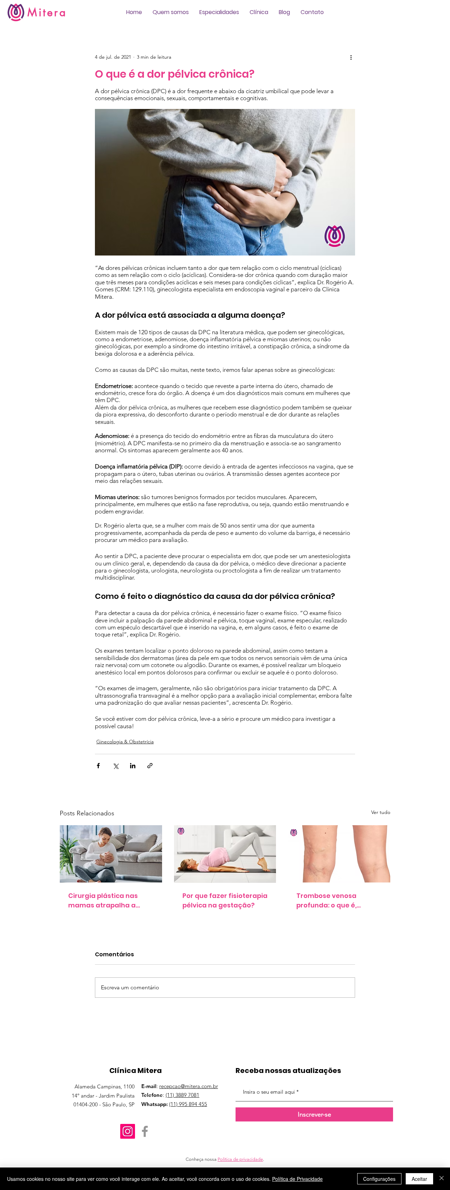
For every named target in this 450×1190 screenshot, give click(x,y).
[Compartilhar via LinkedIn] (132, 765)
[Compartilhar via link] (150, 765)
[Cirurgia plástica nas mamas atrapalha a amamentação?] (111, 853)
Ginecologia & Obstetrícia (125, 741)
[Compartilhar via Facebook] (98, 765)
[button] (170, 12)
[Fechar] (441, 1178)
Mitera (47, 12)
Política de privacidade (240, 1159)
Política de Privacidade (297, 1178)
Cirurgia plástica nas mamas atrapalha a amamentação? (103, 900)
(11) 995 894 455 (188, 1104)
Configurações (379, 1178)
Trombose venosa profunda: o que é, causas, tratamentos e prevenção (334, 900)
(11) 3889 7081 (182, 1095)
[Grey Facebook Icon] (144, 1131)
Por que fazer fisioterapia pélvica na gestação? (225, 900)
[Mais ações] (351, 57)
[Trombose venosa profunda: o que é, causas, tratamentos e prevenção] (339, 853)
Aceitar (419, 1178)
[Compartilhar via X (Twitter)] (115, 765)
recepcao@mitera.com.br (188, 1086)
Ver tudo (380, 812)
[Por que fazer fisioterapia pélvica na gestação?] (225, 854)
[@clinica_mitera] (127, 1131)
